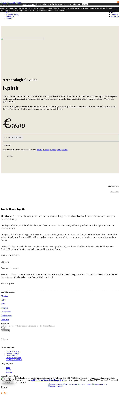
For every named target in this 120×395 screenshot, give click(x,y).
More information (29, 5)
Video (3, 300)
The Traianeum (11, 356)
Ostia (51, 380)
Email (3, 328)
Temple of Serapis (12, 351)
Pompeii (57, 380)
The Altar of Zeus (12, 353)
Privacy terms (6, 312)
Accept (85, 4)
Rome (8, 368)
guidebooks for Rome (39, 380)
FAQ (3, 304)
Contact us (5, 320)
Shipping (4, 308)
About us (4, 296)
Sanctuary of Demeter (14, 360)
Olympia (9, 372)
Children (9, 19)
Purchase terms (6, 316)
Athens (8, 370)
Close (3, 15)
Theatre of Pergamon (13, 358)
